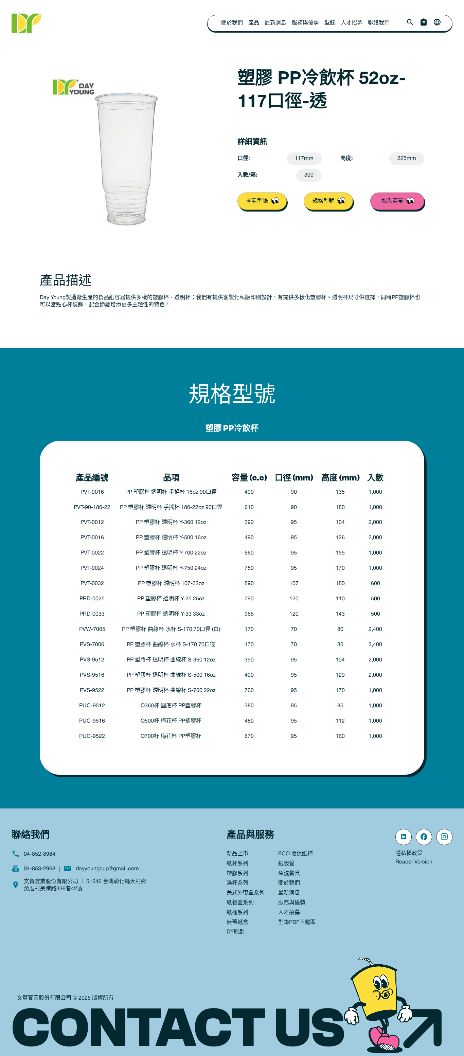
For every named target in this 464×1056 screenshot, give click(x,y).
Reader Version (413, 862)
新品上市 (237, 854)
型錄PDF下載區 (297, 922)
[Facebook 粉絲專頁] (424, 837)
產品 (253, 23)
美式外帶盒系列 (246, 893)
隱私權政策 (409, 853)
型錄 (329, 23)
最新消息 (275, 23)
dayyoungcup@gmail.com (107, 869)
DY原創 (236, 932)
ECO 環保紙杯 (295, 854)
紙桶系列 (237, 912)
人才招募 (351, 23)
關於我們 (232, 23)
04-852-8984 (39, 854)
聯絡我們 (379, 23)
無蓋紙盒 (237, 922)
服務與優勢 (305, 23)
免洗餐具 (289, 873)
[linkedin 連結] (403, 837)
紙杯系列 (237, 863)
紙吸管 (286, 863)
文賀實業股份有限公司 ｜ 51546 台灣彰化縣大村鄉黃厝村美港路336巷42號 (85, 885)
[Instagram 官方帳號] (444, 837)
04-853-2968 (39, 869)
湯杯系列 (237, 883)
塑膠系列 (237, 873)
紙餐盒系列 (240, 902)
